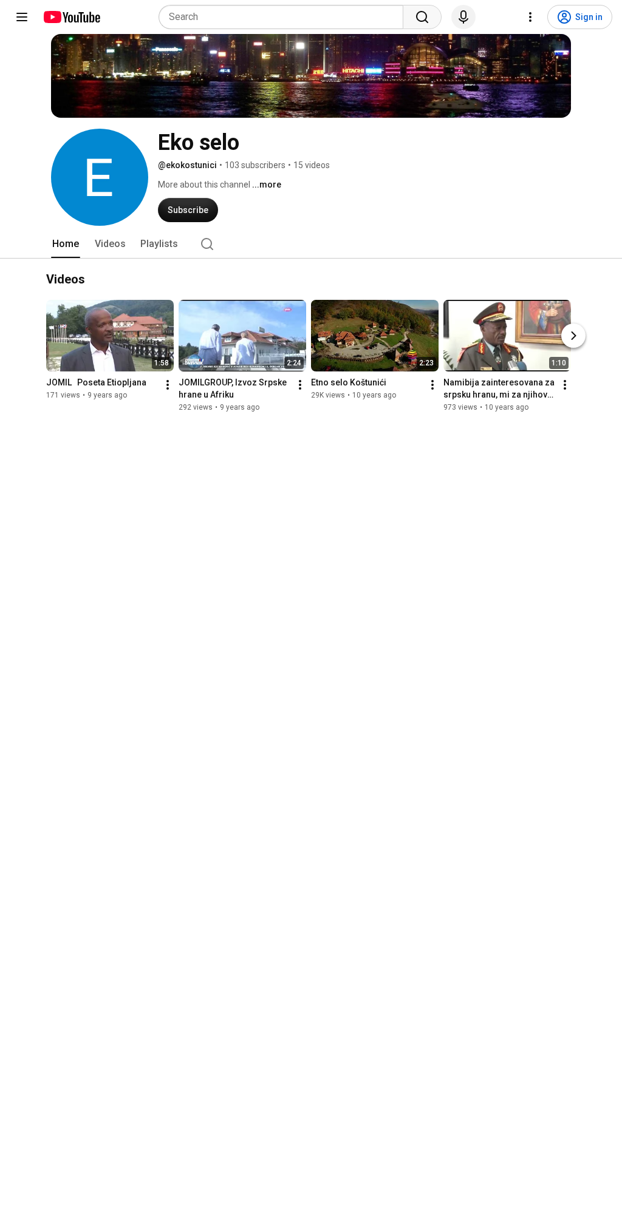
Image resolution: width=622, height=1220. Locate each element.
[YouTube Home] (71, 17)
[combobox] (284, 17)
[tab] (65, 244)
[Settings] (530, 17)
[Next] (573, 336)
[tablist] (311, 244)
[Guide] (22, 17)
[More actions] (168, 385)
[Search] (422, 17)
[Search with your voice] (463, 17)
